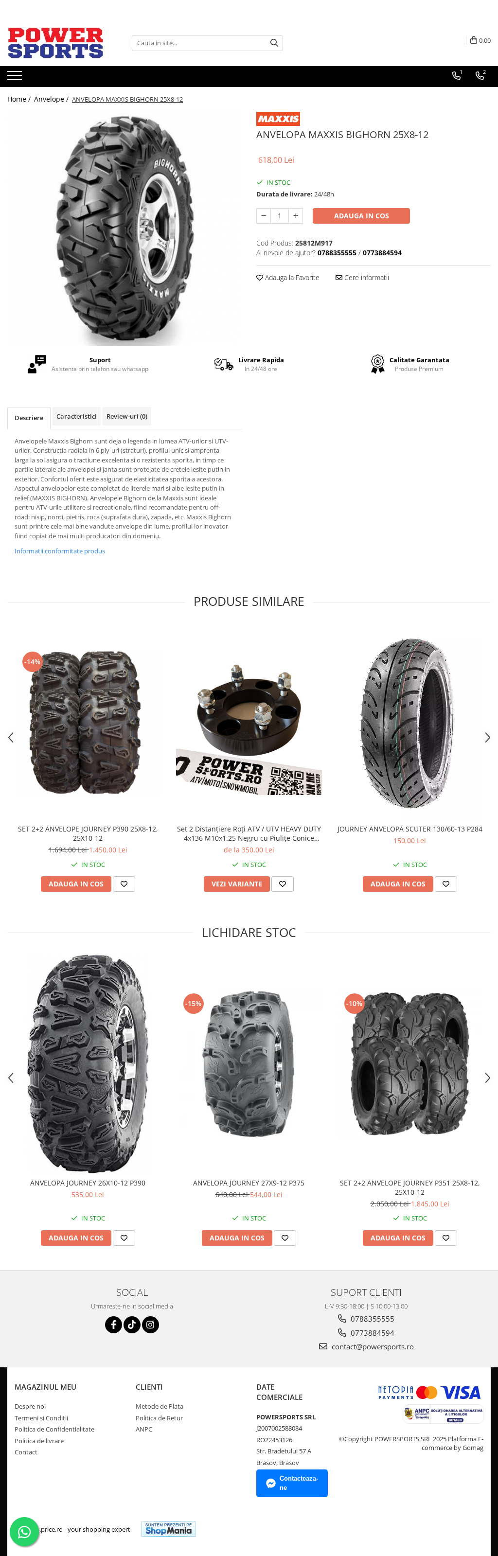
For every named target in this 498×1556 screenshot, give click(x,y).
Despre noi (30, 1406)
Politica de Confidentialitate (54, 1429)
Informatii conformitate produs (60, 551)
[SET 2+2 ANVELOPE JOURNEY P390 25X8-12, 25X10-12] (88, 722)
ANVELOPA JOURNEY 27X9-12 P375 (248, 1182)
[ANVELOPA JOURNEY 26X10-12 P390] (88, 1064)
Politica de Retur (159, 1418)
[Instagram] (150, 1324)
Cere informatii (365, 277)
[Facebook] (113, 1324)
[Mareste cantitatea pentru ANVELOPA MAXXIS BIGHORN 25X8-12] (295, 216)
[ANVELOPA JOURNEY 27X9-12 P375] (249, 1064)
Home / (20, 99)
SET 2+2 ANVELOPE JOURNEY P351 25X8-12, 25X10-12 (410, 1187)
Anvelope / (52, 99)
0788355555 (371, 1319)
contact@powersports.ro (372, 1346)
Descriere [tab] (29, 417)
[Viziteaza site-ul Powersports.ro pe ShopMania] (169, 1529)
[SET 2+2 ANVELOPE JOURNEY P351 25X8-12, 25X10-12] (410, 1064)
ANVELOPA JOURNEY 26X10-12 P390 (87, 1182)
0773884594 (371, 1333)
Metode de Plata (159, 1406)
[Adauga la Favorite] (124, 884)
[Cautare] (274, 43)
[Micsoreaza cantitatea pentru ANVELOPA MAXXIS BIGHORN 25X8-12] (263, 216)
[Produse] (15, 78)
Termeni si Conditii (41, 1418)
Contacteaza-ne (299, 1483)
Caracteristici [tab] (76, 416)
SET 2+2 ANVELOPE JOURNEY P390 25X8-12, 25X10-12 (88, 833)
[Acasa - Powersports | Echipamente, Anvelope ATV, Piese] (56, 43)
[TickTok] (132, 1324)
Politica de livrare (39, 1440)
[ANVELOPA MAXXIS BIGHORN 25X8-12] (124, 228)
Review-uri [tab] (127, 416)
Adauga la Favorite (291, 277)
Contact (26, 1452)
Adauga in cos (361, 215)
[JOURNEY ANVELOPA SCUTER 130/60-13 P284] (410, 722)
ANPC (144, 1429)
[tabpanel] (124, 228)
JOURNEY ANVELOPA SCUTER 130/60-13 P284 (410, 828)
